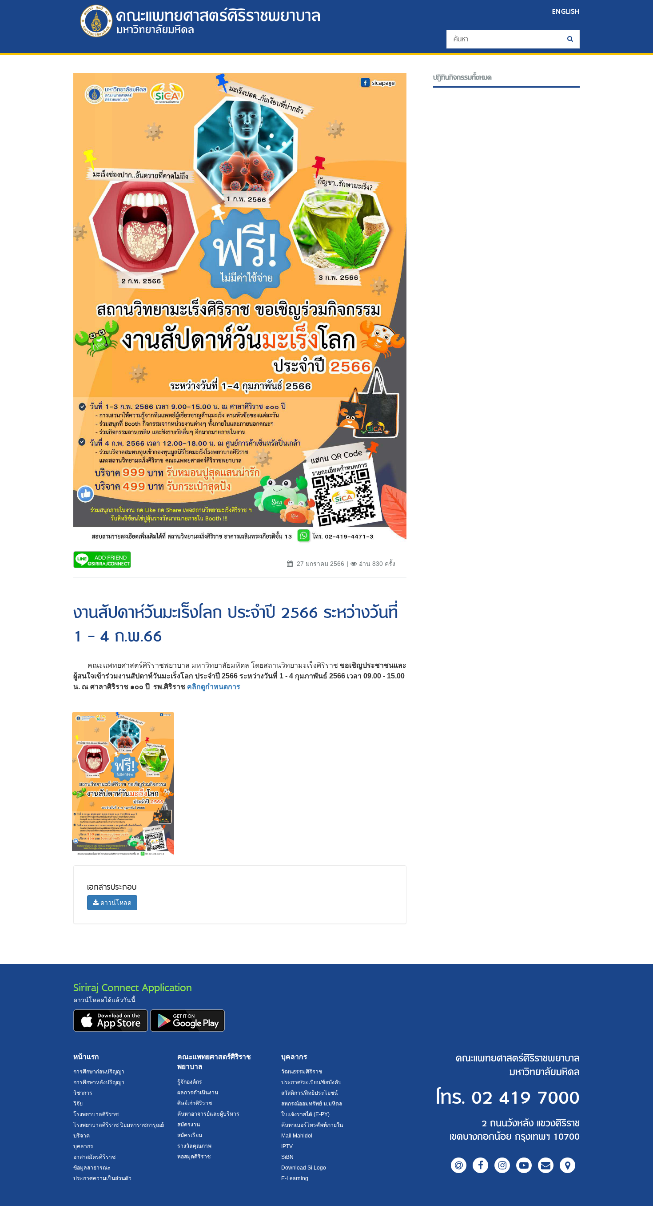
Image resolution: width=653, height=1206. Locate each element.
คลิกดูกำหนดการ (213, 686)
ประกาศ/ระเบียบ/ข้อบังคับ (311, 1082)
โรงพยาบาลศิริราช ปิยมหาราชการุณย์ (118, 1125)
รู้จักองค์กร (189, 1082)
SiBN (287, 1157)
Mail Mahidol (296, 1136)
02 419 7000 (525, 1098)
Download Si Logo (303, 1168)
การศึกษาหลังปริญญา (98, 1082)
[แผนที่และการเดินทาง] (567, 1165)
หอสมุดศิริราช (194, 1157)
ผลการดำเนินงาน (197, 1092)
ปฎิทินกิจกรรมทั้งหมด (462, 77)
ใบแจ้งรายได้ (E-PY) (305, 1114)
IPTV (287, 1146)
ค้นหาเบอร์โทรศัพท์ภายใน (312, 1125)
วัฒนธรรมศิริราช (301, 1072)
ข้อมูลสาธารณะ (92, 1168)
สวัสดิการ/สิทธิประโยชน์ (309, 1093)
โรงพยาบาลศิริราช (96, 1114)
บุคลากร (83, 1146)
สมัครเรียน (189, 1135)
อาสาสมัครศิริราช (94, 1157)
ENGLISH (566, 11)
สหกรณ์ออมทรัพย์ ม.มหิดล (311, 1104)
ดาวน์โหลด (115, 902)
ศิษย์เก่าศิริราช (194, 1103)
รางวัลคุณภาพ (194, 1146)
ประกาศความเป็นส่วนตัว (102, 1178)
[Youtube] (524, 1165)
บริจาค (81, 1136)
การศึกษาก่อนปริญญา (98, 1072)
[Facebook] (480, 1165)
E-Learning (294, 1178)
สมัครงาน (188, 1124)
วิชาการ (82, 1093)
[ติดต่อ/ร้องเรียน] (545, 1165)
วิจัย (78, 1104)
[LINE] (458, 1165)
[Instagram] (502, 1165)
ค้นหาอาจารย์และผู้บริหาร (208, 1114)
